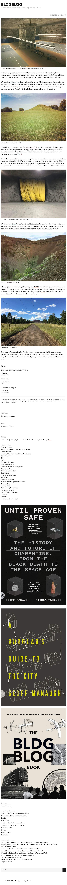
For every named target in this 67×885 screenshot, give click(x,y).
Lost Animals (5, 473)
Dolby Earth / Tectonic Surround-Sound (12, 825)
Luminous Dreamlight (7, 490)
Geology (62, 399)
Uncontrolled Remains (7, 464)
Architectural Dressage (7, 462)
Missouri (29, 401)
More (49, 440)
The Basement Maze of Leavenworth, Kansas (13, 816)
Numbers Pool (5, 484)
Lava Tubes (13, 401)
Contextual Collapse (7, 447)
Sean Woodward (5, 844)
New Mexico (41, 401)
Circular (3, 818)
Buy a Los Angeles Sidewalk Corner (14, 370)
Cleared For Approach (7, 479)
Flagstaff (56, 399)
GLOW (2, 401)
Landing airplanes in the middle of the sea (13, 823)
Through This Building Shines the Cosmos (13, 482)
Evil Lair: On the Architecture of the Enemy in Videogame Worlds (28, 853)
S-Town (58, 401)
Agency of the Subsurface (8, 471)
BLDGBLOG (11, 4)
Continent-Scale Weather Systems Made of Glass (15, 813)
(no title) (3, 497)
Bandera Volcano (9, 283)
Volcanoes (13, 402)
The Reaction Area (6, 469)
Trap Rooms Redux (6, 828)
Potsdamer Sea (5, 486)
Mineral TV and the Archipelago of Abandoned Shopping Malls (30, 842)
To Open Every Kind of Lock (9, 488)
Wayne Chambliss (6, 851)
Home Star (4, 494)
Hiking (7, 401)
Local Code (5, 379)
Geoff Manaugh (5, 399)
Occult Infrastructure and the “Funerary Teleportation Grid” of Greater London (35, 844)
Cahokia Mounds (15, 82)
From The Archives (8, 811)
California (42, 399)
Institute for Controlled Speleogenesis (12, 467)
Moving (35, 401)
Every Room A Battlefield (8, 475)
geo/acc (3, 460)
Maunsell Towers (11, 847)
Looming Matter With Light (9, 499)
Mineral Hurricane (6, 456)
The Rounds (4, 835)
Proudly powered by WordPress (23, 881)
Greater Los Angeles (8, 387)
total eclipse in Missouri (32, 147)
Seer (2, 458)
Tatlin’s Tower (5, 821)
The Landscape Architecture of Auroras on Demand (15, 449)
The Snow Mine (16, 857)
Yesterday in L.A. (6, 833)
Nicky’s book (18, 154)
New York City (50, 401)
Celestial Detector (6, 452)
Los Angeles (33, 399)
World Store (4, 477)
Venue (7, 402)
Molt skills (4, 853)
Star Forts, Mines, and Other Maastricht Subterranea (16, 454)
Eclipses (49, 399)
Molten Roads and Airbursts (9, 492)
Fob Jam (3, 830)
